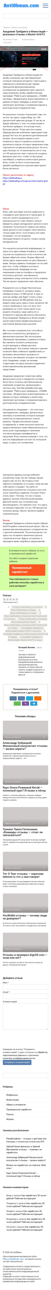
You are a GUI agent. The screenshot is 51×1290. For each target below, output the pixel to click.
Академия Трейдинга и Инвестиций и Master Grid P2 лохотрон (24, 629)
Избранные (12, 1095)
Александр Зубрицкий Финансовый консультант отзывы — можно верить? (25, 746)
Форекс (10, 1119)
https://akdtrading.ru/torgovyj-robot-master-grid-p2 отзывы (25, 626)
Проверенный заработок (18, 1109)
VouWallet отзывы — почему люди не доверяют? (25, 917)
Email (6, 992)
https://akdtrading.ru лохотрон (28, 607)
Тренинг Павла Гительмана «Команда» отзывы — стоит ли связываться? (23, 832)
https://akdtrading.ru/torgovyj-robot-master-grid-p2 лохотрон (25, 617)
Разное (10, 1114)
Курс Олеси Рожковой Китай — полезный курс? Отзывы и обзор (24, 789)
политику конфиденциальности (19, 1058)
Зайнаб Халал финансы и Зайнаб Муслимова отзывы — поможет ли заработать (24, 1149)
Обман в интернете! (16, 1104)
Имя (5, 982)
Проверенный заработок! (21, 570)
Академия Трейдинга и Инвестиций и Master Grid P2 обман (25, 635)
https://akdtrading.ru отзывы (23, 613)
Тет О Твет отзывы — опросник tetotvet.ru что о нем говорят (23, 875)
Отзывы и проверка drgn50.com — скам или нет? (25, 956)
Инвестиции (12, 1100)
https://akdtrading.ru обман (23, 610)
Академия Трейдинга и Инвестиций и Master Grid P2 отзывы (25, 638)
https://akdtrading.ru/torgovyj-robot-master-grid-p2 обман (29, 620)
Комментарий (10, 1001)
